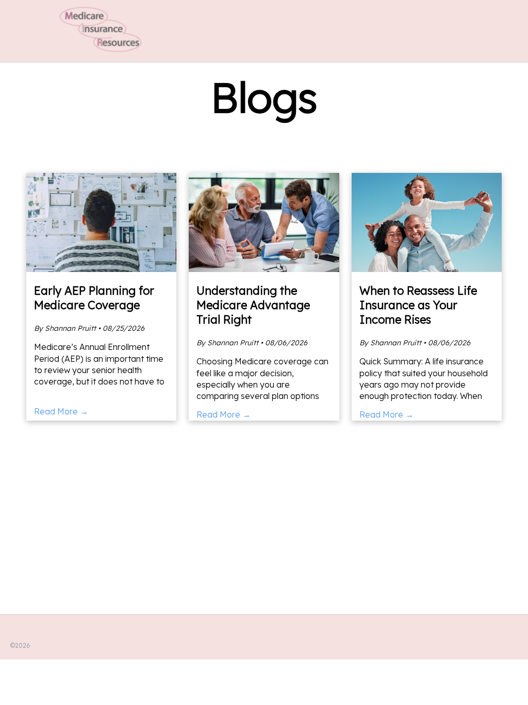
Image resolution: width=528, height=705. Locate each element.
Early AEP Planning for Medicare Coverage (94, 297)
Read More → (61, 411)
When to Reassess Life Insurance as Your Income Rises (418, 305)
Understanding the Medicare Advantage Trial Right (253, 305)
